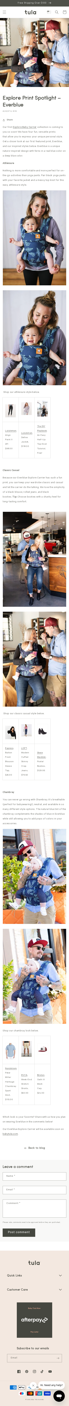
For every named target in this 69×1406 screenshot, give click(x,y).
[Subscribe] (58, 1358)
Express (9, 748)
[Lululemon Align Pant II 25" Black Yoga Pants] (10, 417)
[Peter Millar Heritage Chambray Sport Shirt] (10, 1059)
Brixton (41, 1075)
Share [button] (10, 120)
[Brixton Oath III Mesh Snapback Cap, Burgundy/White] (42, 1054)
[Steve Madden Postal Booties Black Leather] (42, 736)
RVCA (24, 1075)
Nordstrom (11, 1068)
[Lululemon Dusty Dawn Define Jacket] (26, 415)
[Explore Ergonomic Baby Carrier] (34, 285)
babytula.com (10, 1134)
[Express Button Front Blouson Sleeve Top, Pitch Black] (10, 739)
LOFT (24, 748)
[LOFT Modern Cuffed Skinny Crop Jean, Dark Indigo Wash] (26, 736)
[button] (4, 12)
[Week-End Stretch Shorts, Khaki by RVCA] (26, 1056)
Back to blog (36, 1148)
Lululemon (10, 431)
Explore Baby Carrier (25, 127)
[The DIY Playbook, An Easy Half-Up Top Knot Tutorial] (42, 416)
